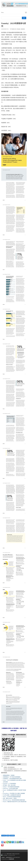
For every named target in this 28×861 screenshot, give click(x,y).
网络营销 (23, 29)
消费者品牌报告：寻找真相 (8, 775)
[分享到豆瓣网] (18, 842)
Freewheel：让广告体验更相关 (9, 783)
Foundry (3, 835)
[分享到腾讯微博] (13, 842)
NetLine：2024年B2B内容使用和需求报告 (12, 796)
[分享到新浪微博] (5, 842)
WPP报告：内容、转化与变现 (9, 785)
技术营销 (12, 835)
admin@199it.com (5, 859)
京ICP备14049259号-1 (15, 853)
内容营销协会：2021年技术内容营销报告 (11, 776)
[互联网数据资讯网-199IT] (14, 5)
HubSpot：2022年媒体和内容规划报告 (11, 786)
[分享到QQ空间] (10, 842)
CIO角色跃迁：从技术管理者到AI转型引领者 (12, 778)
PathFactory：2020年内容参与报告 (10, 788)
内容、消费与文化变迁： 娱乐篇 (9, 798)
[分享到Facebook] (20, 842)
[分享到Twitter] (23, 842)
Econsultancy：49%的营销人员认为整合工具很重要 (14, 793)
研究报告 (18, 29)
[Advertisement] (14, 818)
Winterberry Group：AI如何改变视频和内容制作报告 (14, 800)
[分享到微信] (7, 842)
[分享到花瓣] (2, 845)
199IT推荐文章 (13, 29)
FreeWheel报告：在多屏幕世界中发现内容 (12, 795)
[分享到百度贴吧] (15, 842)
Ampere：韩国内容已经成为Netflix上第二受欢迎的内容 (14, 801)
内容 (8, 835)
